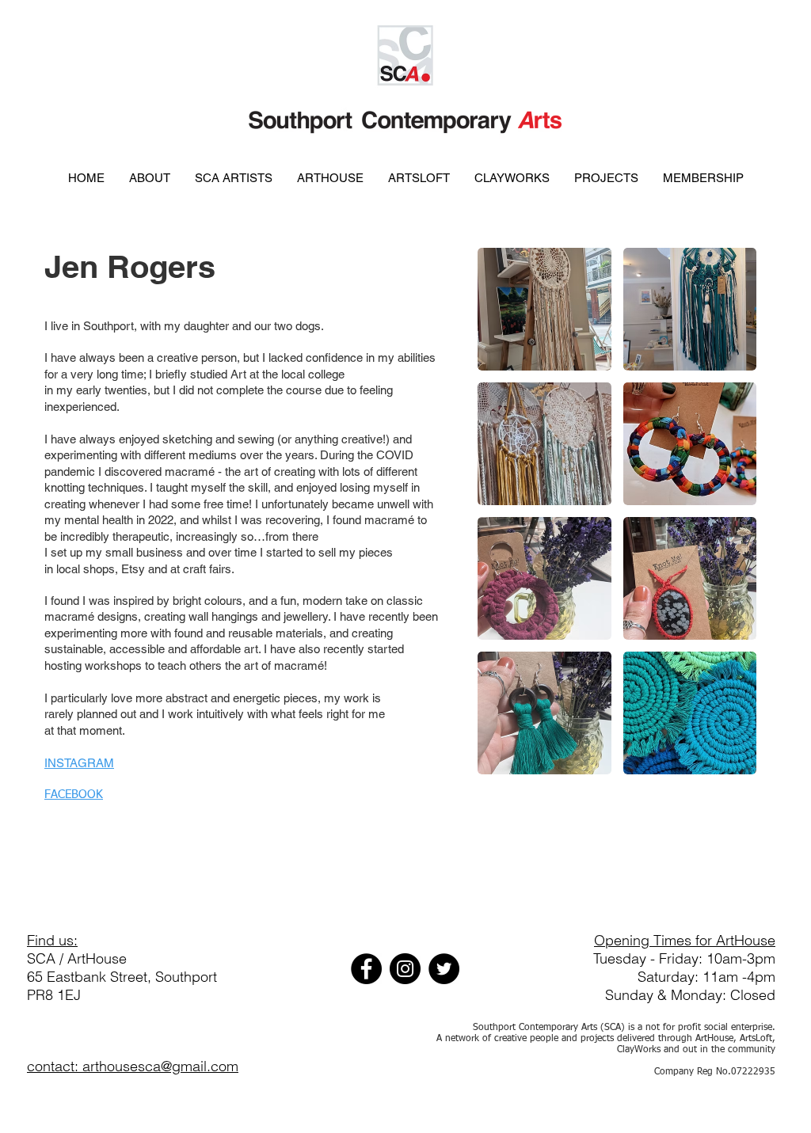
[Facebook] (366, 968)
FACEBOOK (73, 794)
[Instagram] (405, 968)
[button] (544, 309)
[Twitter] (443, 968)
